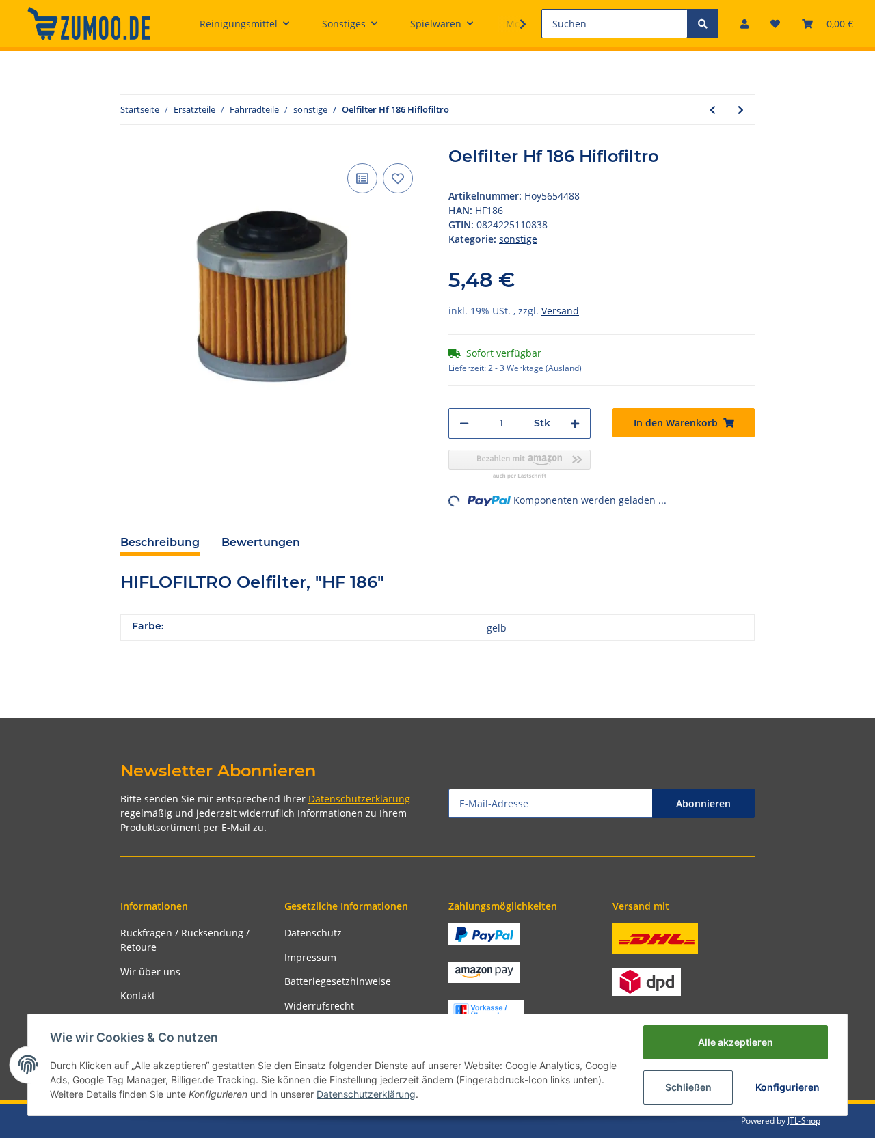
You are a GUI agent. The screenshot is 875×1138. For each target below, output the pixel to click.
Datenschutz (313, 932)
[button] (744, 23)
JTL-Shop (804, 1120)
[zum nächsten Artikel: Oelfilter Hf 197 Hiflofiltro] (741, 109)
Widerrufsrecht (319, 1005)
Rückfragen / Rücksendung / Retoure (185, 939)
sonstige (518, 238)
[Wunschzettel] (775, 23)
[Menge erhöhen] (575, 423)
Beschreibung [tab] (160, 542)
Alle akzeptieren (735, 1042)
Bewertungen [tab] (260, 542)
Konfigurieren (787, 1087)
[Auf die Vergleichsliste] (362, 178)
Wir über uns (150, 971)
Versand (560, 310)
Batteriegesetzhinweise (337, 981)
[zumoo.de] (88, 23)
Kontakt (137, 995)
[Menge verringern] (464, 423)
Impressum (310, 957)
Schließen (688, 1087)
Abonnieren (703, 803)
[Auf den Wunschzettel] (398, 178)
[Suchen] (702, 23)
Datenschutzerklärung (359, 798)
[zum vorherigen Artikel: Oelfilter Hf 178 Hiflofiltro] (713, 109)
